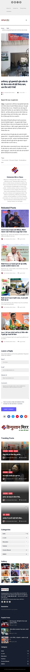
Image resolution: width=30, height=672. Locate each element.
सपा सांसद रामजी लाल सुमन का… (12, 476)
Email (2, 367)
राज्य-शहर (11, 451)
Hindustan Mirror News (9, 92)
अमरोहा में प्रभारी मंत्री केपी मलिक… (13, 518)
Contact (14, 8)
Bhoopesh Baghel (13, 160)
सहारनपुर (15, 451)
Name (3, 359)
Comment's (4, 383)
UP (4, 514)
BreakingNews (22, 160)
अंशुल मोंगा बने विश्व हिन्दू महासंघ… (12, 454)
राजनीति (10, 472)
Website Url (4, 375)
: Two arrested (4, 160)
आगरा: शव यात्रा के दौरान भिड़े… (12, 497)
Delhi (8, 28)
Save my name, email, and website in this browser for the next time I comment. (13, 402)
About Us (9, 8)
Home (2, 28)
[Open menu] (26, 20)
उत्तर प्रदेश (5, 451)
